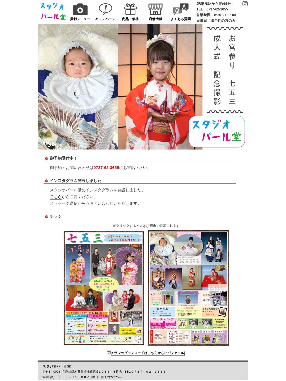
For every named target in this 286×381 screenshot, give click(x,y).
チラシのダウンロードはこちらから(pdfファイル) (148, 353)
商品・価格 (130, 19)
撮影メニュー (80, 19)
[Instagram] (245, 3)
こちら (56, 196)
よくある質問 (181, 19)
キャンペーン (105, 19)
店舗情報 (155, 19)
